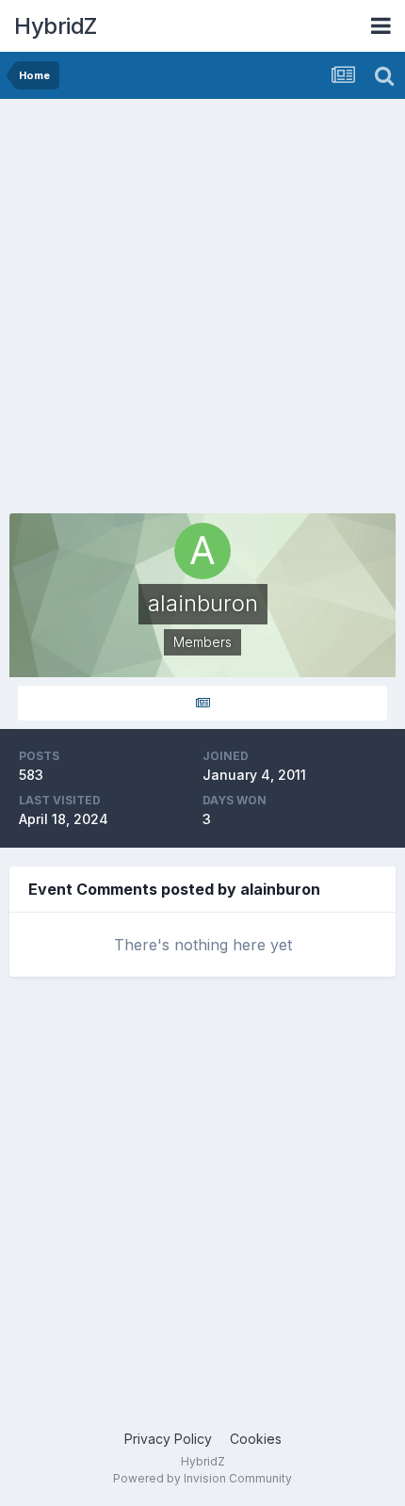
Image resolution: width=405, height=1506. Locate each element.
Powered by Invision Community (202, 1478)
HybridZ (55, 26)
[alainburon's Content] (202, 703)
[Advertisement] (202, 310)
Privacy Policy (168, 1439)
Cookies (256, 1439)
